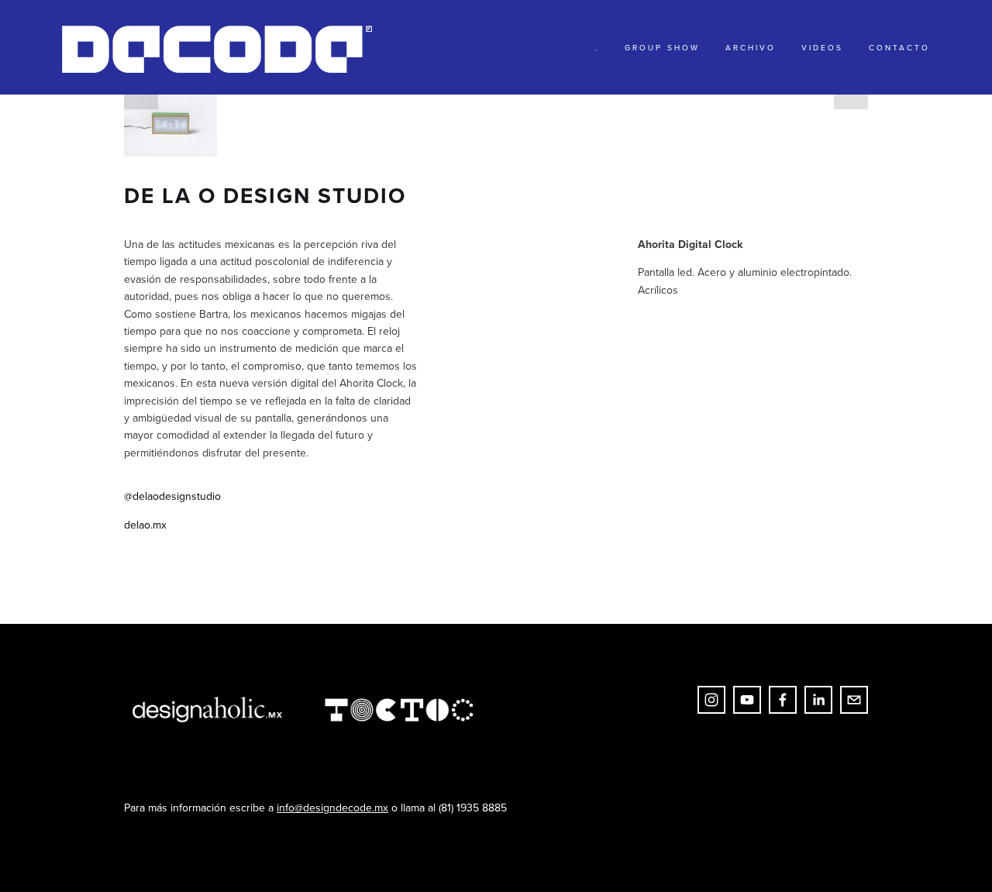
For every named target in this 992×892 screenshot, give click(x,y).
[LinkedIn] (818, 700)
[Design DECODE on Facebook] (783, 700)
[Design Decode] (747, 700)
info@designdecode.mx (332, 807)
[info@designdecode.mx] (854, 700)
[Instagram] (711, 700)
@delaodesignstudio (172, 496)
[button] (170, 126)
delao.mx (145, 524)
